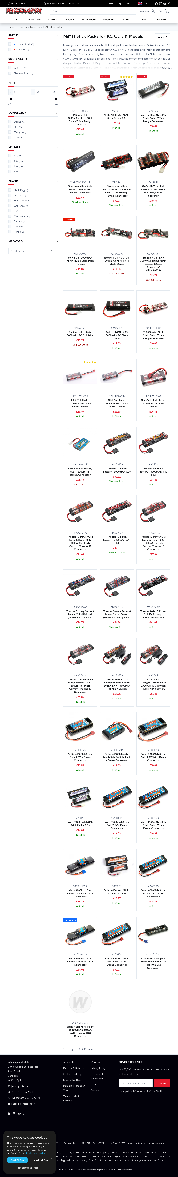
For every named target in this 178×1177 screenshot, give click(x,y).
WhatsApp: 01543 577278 (26, 1098)
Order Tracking (72, 1074)
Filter (53, 251)
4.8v (18, 156)
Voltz (19, 231)
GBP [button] (145, 3)
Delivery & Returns (73, 1068)
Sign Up (162, 1083)
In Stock (20, 68)
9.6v (18, 171)
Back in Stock (25, 44)
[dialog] (29, 1152)
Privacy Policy (98, 1068)
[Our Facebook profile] (156, 3)
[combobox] (93, 11)
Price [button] (12, 83)
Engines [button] (70, 19)
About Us (68, 1062)
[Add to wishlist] (90, 99)
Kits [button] (16, 19)
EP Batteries (22, 200)
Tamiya (20, 132)
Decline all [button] (41, 1159)
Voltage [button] (14, 147)
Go (54, 92)
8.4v (18, 166)
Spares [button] (126, 19)
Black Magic (22, 190)
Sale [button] (144, 19)
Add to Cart (74, 99)
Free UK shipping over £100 (122, 3)
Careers (95, 1062)
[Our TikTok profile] (169, 3)
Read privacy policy (35, 1153)
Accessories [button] (34, 19)
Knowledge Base (72, 1080)
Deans (19, 122)
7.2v (18, 161)
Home (11, 27)
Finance (95, 1084)
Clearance (23, 49)
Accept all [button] (17, 1159)
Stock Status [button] (18, 59)
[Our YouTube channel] (164, 3)
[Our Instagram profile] (160, 3)
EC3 (18, 127)
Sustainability (98, 1090)
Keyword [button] (15, 241)
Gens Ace (21, 206)
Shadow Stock (23, 73)
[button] (148, 11)
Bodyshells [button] (108, 19)
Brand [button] (13, 181)
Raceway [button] (161, 19)
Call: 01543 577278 (22, 1092)
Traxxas (20, 137)
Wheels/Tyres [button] (89, 19)
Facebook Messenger (23, 1103)
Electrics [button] (52, 19)
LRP (17, 211)
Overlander (22, 216)
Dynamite (21, 195)
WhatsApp (63, 3)
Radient (20, 221)
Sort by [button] (161, 36)
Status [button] (13, 35)
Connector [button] (17, 113)
